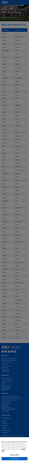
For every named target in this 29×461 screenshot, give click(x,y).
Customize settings (14, 454)
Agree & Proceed (14, 458)
